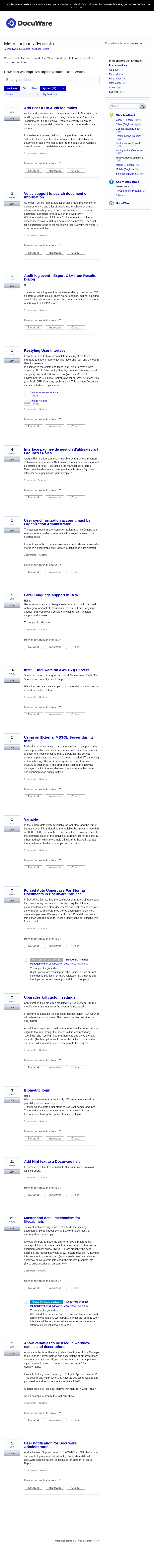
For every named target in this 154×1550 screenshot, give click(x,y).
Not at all (35, 171)
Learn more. (77, 7)
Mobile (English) (125, 169)
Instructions (123, 186)
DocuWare (123, 203)
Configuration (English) (128, 128)
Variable (31, 819)
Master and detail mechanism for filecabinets (52, 1220)
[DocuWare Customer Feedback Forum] (29, 23)
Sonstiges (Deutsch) (127, 173)
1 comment (29, 480)
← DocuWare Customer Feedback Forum (26, 49)
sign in (138, 43)
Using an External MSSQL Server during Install (58, 739)
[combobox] (125, 106)
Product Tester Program (129, 190)
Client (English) (124, 124)
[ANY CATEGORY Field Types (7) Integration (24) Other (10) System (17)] (53, 88)
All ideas (114, 69)
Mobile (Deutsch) (125, 165)
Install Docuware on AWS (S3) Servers (56, 670)
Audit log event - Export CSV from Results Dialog (60, 277)
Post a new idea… (119, 65)
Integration (115, 83)
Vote (12, 118)
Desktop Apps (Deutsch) (129, 136)
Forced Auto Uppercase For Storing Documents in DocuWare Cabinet (54, 892)
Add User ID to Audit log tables (50, 108)
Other (112, 87)
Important (56, 171)
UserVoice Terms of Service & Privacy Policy (77, 1541)
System (43, 153)
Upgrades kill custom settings (49, 997)
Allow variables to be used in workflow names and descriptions (57, 1345)
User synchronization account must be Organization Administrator (57, 522)
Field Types (115, 78)
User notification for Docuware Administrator (50, 1445)
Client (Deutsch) (125, 120)
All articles (121, 195)
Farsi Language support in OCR (51, 595)
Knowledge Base (127, 181)
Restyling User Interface (44, 351)
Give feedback (126, 115)
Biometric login (37, 1090)
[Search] (143, 106)
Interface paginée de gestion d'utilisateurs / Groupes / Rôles (61, 451)
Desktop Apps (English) (128, 143)
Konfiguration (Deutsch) (129, 150)
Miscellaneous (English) (129, 157)
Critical (78, 171)
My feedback (50, 94)
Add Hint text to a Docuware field (52, 1162)
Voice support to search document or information (56, 195)
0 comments (30, 153)
